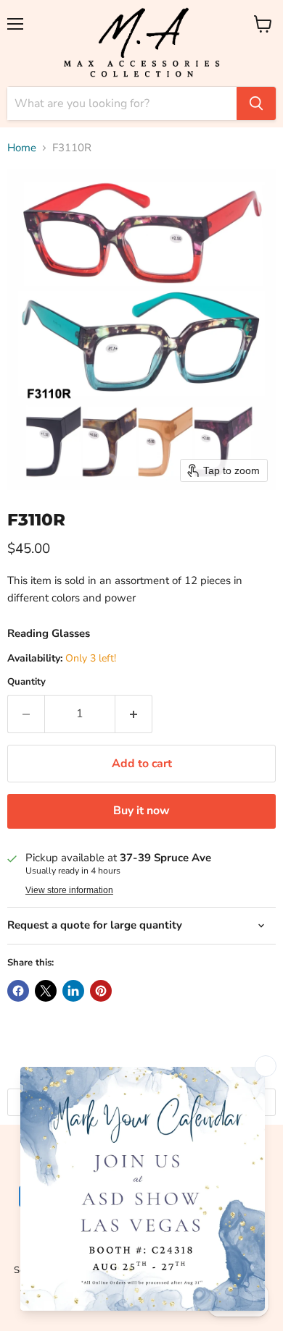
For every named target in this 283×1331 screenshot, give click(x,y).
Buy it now (141, 811)
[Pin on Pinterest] (101, 991)
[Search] (256, 103)
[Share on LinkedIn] (73, 991)
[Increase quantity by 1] (133, 713)
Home (21, 148)
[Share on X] (46, 991)
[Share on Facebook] (18, 991)
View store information (69, 890)
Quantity (26, 682)
